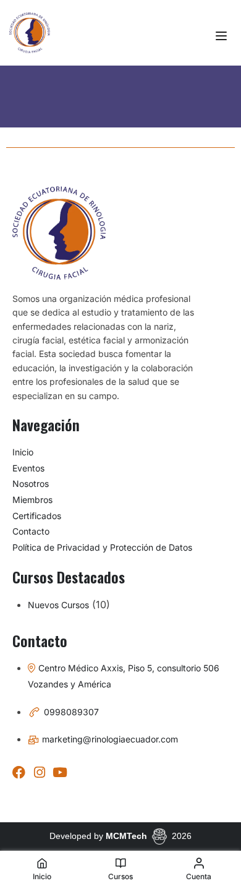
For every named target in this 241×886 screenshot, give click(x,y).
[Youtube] (59, 772)
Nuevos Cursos (58, 605)
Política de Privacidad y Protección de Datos (102, 547)
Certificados (36, 515)
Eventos (28, 468)
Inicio (22, 452)
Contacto (30, 531)
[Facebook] (18, 772)
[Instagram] (39, 772)
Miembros (32, 499)
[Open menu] (223, 35)
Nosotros (30, 483)
